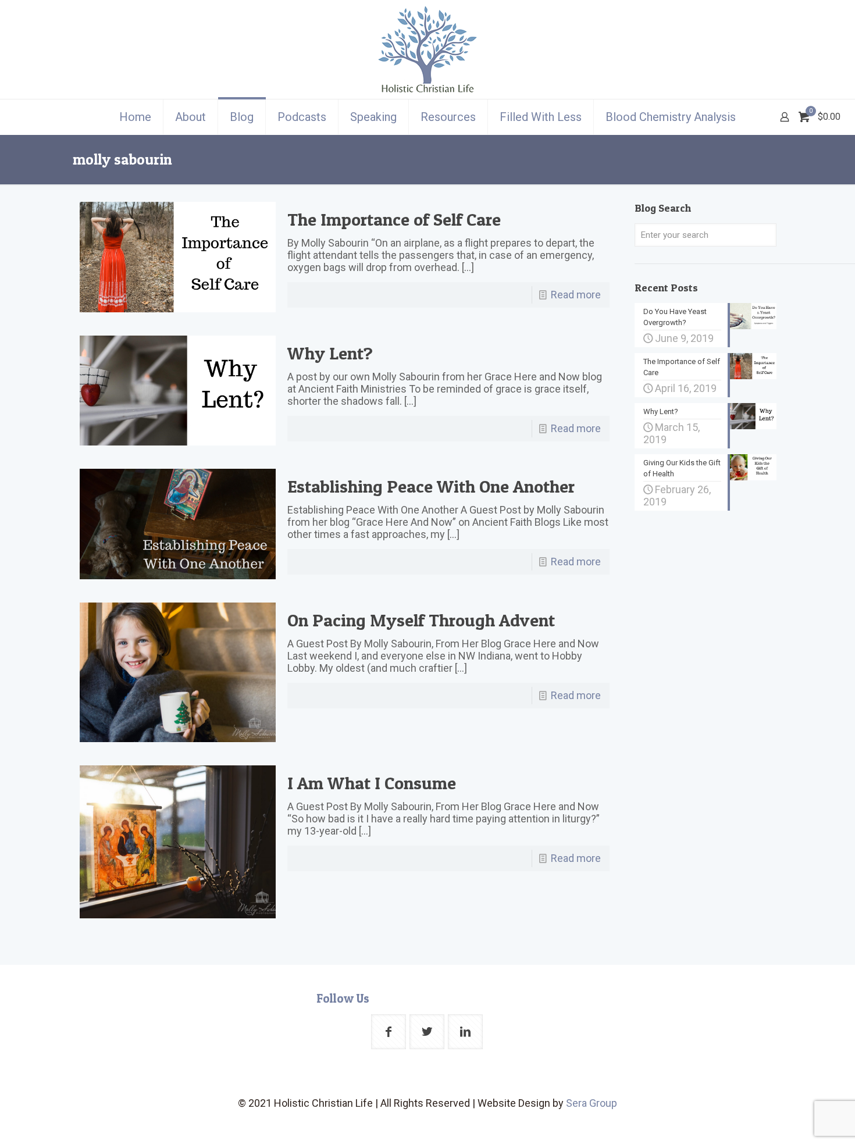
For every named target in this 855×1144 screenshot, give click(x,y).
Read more (576, 294)
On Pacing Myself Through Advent (421, 620)
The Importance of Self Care (394, 219)
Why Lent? (330, 353)
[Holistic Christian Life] (427, 49)
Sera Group (591, 1103)
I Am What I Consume (371, 782)
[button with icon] (388, 1031)
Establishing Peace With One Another (431, 486)
